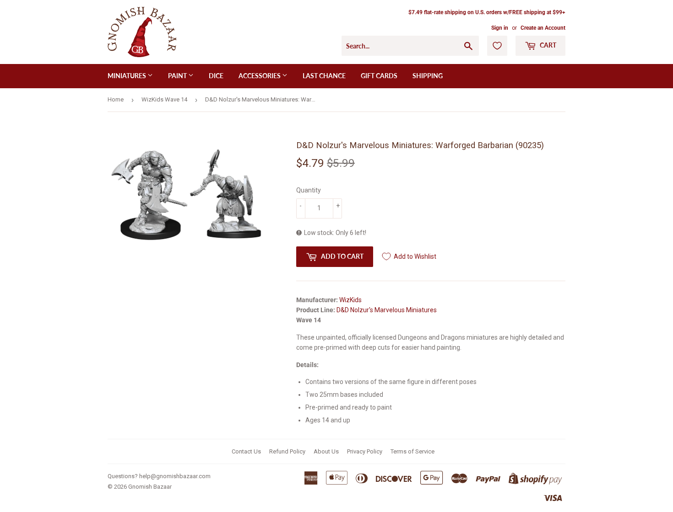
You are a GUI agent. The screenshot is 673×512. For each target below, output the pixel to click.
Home (116, 99)
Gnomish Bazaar (150, 486)
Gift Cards (379, 76)
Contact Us (246, 451)
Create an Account (543, 28)
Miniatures (127, 76)
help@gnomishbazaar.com (175, 476)
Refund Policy (287, 451)
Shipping (427, 76)
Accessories (260, 76)
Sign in (499, 28)
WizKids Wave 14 (164, 99)
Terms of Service (412, 451)
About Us (326, 451)
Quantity (308, 190)
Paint (178, 76)
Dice (216, 76)
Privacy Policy (364, 451)
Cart (547, 45)
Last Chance (324, 76)
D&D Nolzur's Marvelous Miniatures (386, 310)
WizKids (350, 300)
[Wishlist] (497, 46)
